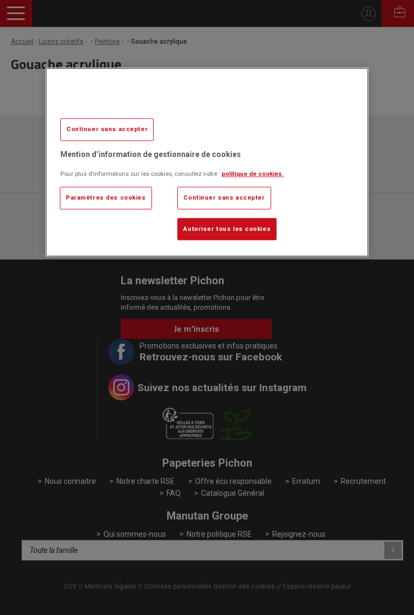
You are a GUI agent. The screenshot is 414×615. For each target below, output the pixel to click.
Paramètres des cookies (106, 197)
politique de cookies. (253, 173)
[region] (207, 162)
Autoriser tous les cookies (227, 229)
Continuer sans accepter (107, 129)
